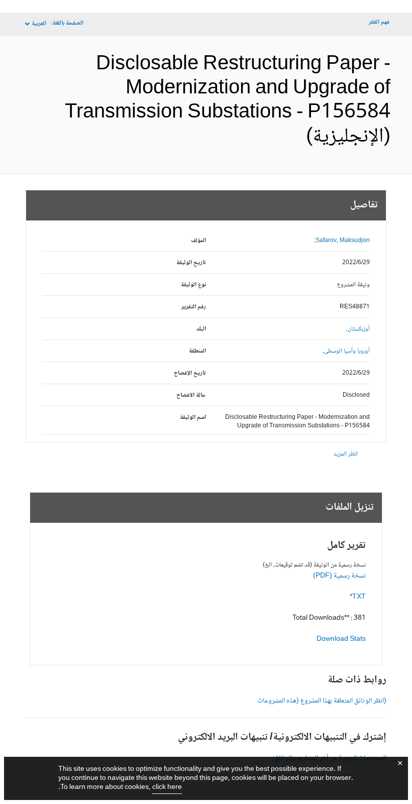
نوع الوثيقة (193, 285)
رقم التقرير (193, 307)
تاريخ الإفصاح (190, 373)
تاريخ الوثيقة (191, 263)
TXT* (358, 597)
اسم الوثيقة (193, 417)
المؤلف (198, 241)
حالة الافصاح (191, 395)
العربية (39, 24)
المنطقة (197, 351)
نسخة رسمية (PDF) (339, 576)
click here (167, 787)
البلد (201, 329)
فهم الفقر (379, 22)
